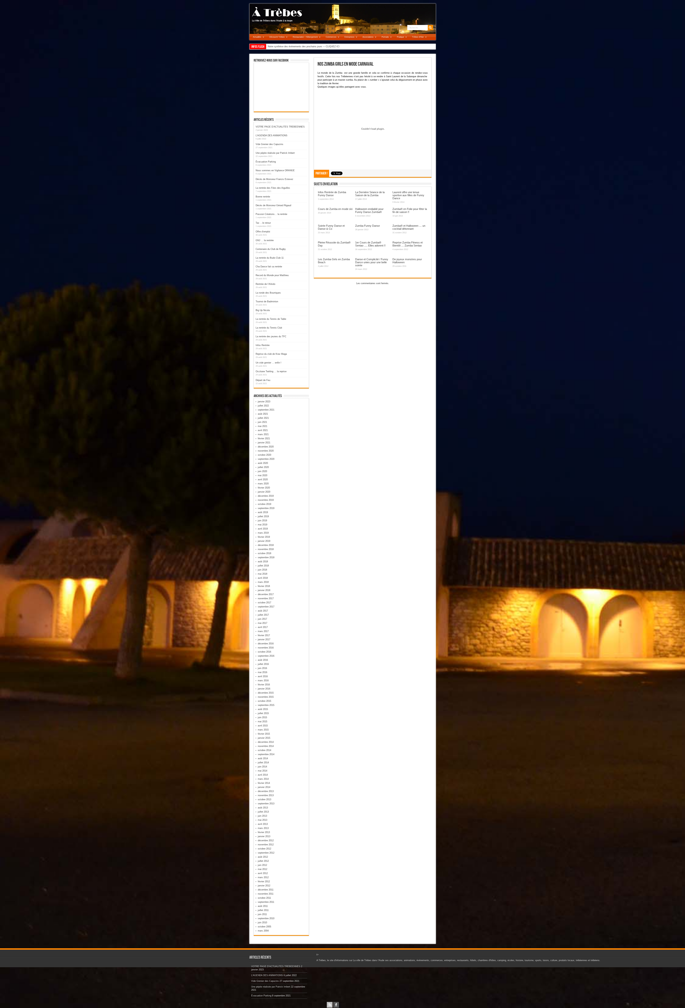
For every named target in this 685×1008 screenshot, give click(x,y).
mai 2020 (262, 475)
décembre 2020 (266, 446)
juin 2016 (262, 668)
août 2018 (263, 561)
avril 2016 (263, 676)
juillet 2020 (263, 467)
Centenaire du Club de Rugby (271, 249)
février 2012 (264, 881)
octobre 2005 (264, 926)
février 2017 (264, 635)
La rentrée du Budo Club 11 (270, 257)
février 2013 (264, 832)
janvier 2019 (264, 541)
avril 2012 (263, 873)
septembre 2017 (266, 606)
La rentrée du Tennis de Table (271, 319)
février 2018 (264, 586)
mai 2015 (262, 721)
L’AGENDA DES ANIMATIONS (271, 135)
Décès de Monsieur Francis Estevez (274, 179)
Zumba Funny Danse (367, 225)
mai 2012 (262, 869)
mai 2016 (262, 672)
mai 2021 (262, 426)
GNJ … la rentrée (265, 240)
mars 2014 (263, 779)
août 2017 (263, 610)
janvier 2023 (264, 401)
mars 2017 (263, 631)
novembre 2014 (266, 746)
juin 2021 (262, 422)
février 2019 (264, 537)
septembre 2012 (266, 852)
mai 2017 (262, 623)
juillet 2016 (263, 664)
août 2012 (263, 857)
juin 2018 (262, 569)
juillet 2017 (263, 615)
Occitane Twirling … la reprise (271, 371)
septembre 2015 (266, 705)
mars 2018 (263, 582)
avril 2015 (263, 725)
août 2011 (263, 906)
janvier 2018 (264, 590)
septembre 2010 (266, 918)
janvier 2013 (264, 836)
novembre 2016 (266, 647)
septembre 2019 (266, 508)
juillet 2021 (263, 418)
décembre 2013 (266, 791)
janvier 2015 (264, 738)
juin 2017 (262, 619)
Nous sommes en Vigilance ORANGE (275, 170)
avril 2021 (263, 430)
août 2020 (263, 463)
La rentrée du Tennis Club (269, 327)
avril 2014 (263, 774)
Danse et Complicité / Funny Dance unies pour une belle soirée (371, 262)
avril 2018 (263, 578)
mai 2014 (262, 770)
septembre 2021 (266, 409)
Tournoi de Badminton (267, 301)
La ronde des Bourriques (268, 292)
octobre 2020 (264, 455)
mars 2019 (263, 532)
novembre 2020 (266, 450)
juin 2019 (262, 520)
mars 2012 (263, 877)
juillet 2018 (263, 565)
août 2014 (263, 758)
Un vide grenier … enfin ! (268, 362)
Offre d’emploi (263, 231)
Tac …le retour (263, 223)
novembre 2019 (266, 500)
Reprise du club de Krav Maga (271, 354)
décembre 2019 (266, 496)
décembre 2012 (266, 840)
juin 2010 (262, 922)
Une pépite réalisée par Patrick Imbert (275, 153)
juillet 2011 (263, 910)
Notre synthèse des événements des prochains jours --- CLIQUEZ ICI (303, 46)
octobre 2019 (264, 504)
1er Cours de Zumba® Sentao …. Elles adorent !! (370, 244)
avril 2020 (263, 479)
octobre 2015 (264, 701)
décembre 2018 (266, 545)
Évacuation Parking (266, 161)
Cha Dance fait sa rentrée (269, 266)
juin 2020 (262, 471)
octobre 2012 (264, 848)
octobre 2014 (264, 750)
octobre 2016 (264, 651)
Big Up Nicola (263, 310)
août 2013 (263, 807)
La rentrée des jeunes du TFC (271, 336)
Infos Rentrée (263, 345)
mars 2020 (263, 483)
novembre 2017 (266, 598)
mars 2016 (263, 680)
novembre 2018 (266, 549)
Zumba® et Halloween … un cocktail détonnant (408, 227)
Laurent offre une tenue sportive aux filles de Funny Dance (408, 195)
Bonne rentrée (263, 196)
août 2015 (263, 709)
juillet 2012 (263, 861)
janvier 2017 (264, 639)
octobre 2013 (264, 799)
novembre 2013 (266, 795)
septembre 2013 (266, 803)
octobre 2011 (264, 898)
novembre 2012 (266, 844)
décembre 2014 (266, 742)
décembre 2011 (265, 889)
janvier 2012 (264, 885)
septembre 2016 (266, 656)
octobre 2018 (264, 553)
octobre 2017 (264, 602)
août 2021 (263, 414)
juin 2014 (262, 766)
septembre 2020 (266, 459)
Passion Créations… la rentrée (271, 214)
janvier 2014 (264, 787)
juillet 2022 (263, 405)
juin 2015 (262, 717)
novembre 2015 (266, 697)
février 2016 (264, 684)
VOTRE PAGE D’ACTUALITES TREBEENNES (280, 126)
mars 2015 (263, 729)
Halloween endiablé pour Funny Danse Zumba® (369, 210)
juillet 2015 (263, 713)
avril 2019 (263, 528)
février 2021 (264, 438)
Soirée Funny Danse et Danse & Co (331, 227)
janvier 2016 (264, 688)
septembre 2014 (266, 754)
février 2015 (264, 733)
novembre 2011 (265, 893)
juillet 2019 (263, 516)
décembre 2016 (266, 643)
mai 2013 (262, 820)
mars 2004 (263, 930)
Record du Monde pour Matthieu (272, 275)
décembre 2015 (266, 692)
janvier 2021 (264, 442)
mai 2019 (262, 524)
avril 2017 (263, 627)
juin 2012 (262, 865)
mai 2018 (262, 573)
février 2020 (264, 487)
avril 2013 (263, 824)
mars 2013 (263, 828)
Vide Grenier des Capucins (269, 144)
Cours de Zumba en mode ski (335, 208)
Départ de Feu (263, 380)
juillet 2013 (263, 811)
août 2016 (263, 660)
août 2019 (263, 512)
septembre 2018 (266, 557)
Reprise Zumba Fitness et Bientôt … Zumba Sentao (407, 244)
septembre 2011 (266, 902)
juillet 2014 (263, 762)
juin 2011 (262, 914)
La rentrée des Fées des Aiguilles (273, 188)
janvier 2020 (264, 491)
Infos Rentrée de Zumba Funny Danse (332, 194)
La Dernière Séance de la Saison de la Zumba (370, 194)
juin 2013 (262, 815)
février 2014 (264, 783)
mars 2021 (263, 434)
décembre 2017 (266, 594)
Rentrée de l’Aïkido (265, 284)
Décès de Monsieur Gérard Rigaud (273, 205)
